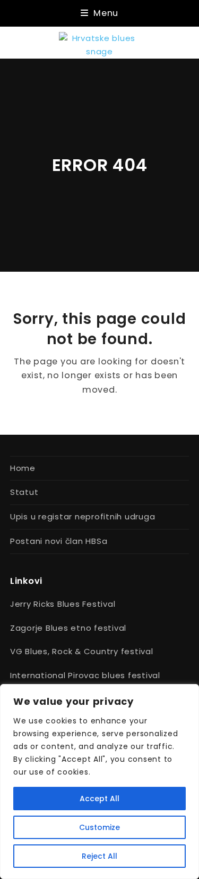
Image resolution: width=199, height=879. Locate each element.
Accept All (99, 798)
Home (23, 468)
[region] (99, 781)
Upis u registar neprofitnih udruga (82, 516)
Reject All (99, 856)
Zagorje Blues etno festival (68, 627)
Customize (99, 827)
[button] (99, 13)
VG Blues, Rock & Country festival (81, 651)
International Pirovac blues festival (85, 675)
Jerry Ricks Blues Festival (63, 603)
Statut (24, 492)
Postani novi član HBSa (59, 541)
